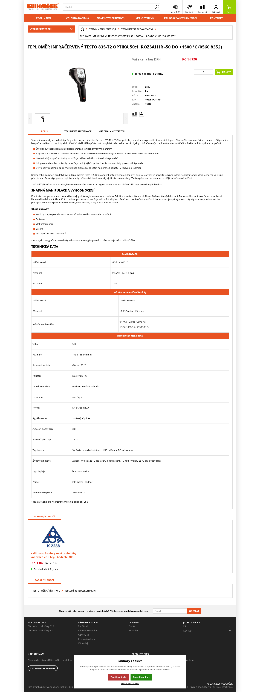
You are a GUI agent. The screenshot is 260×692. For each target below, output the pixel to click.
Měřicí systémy (145, 18)
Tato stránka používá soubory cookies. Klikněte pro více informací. (62, 686)
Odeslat (194, 611)
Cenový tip (83, 634)
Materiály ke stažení (112, 131)
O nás (132, 626)
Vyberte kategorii (41, 29)
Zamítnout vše (118, 677)
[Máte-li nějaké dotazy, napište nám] (141, 114)
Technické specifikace (77, 131)
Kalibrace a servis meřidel (180, 18)
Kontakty (216, 18)
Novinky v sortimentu (111, 18)
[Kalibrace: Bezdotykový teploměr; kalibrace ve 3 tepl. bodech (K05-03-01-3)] (53, 536)
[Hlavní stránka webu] (82, 29)
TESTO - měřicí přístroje (46, 590)
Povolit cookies (141, 677)
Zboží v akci (43, 18)
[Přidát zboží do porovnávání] (134, 114)
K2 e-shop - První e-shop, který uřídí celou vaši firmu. (205, 686)
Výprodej (83, 643)
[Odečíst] (196, 72)
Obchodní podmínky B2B (41, 626)
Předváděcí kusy (86, 639)
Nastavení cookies (130, 683)
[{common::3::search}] (157, 7)
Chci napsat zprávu (42, 668)
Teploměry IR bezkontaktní (80, 590)
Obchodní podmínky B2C (41, 630)
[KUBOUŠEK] (42, 7)
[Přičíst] (210, 72)
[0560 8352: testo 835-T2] (78, 81)
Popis (44, 131)
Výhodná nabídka (77, 18)
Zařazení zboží (44, 580)
